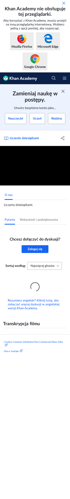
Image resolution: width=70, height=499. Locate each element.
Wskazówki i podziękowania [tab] (39, 219)
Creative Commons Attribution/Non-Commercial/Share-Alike (33, 336)
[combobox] (44, 266)
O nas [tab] (9, 195)
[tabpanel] (35, 203)
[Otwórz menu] (64, 78)
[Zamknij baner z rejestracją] (63, 91)
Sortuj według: (15, 265)
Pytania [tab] (10, 219)
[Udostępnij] (63, 138)
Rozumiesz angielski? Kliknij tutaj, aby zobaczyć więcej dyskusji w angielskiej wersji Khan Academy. (34, 298)
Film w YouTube (11, 345)
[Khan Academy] (18, 78)
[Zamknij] (64, 3)
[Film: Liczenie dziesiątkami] (35, 165)
